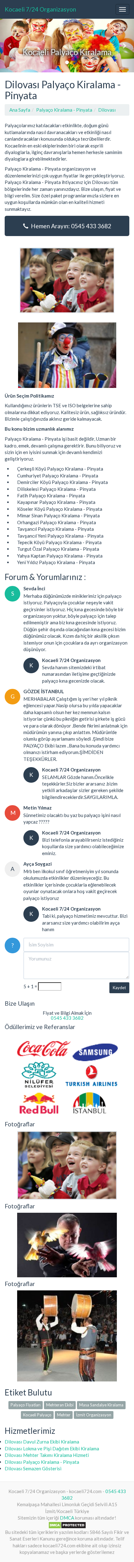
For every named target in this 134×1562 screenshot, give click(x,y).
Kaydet (119, 987)
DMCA (67, 1518)
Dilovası (107, 110)
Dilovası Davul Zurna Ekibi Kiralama (42, 1441)
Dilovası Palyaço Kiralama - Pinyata (42, 1462)
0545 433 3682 (67, 1018)
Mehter (63, 1414)
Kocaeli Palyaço (37, 1414)
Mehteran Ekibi (60, 1404)
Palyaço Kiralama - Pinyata (64, 110)
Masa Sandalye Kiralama (101, 1404)
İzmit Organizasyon (93, 1414)
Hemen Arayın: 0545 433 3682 (69, 226)
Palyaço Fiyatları (26, 1404)
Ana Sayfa (19, 110)
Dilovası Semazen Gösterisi (33, 1468)
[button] (10, 45)
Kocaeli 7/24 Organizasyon (40, 9)
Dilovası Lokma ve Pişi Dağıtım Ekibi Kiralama (52, 1448)
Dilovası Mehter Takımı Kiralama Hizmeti (47, 1455)
